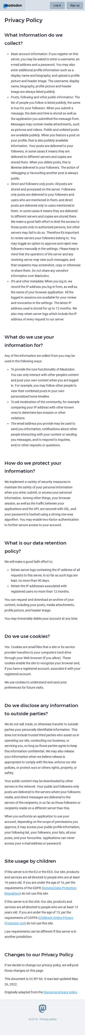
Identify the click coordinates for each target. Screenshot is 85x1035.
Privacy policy (48, 1019)
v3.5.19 (33, 1019)
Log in (57, 5)
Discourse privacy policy (60, 992)
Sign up (75, 5)
